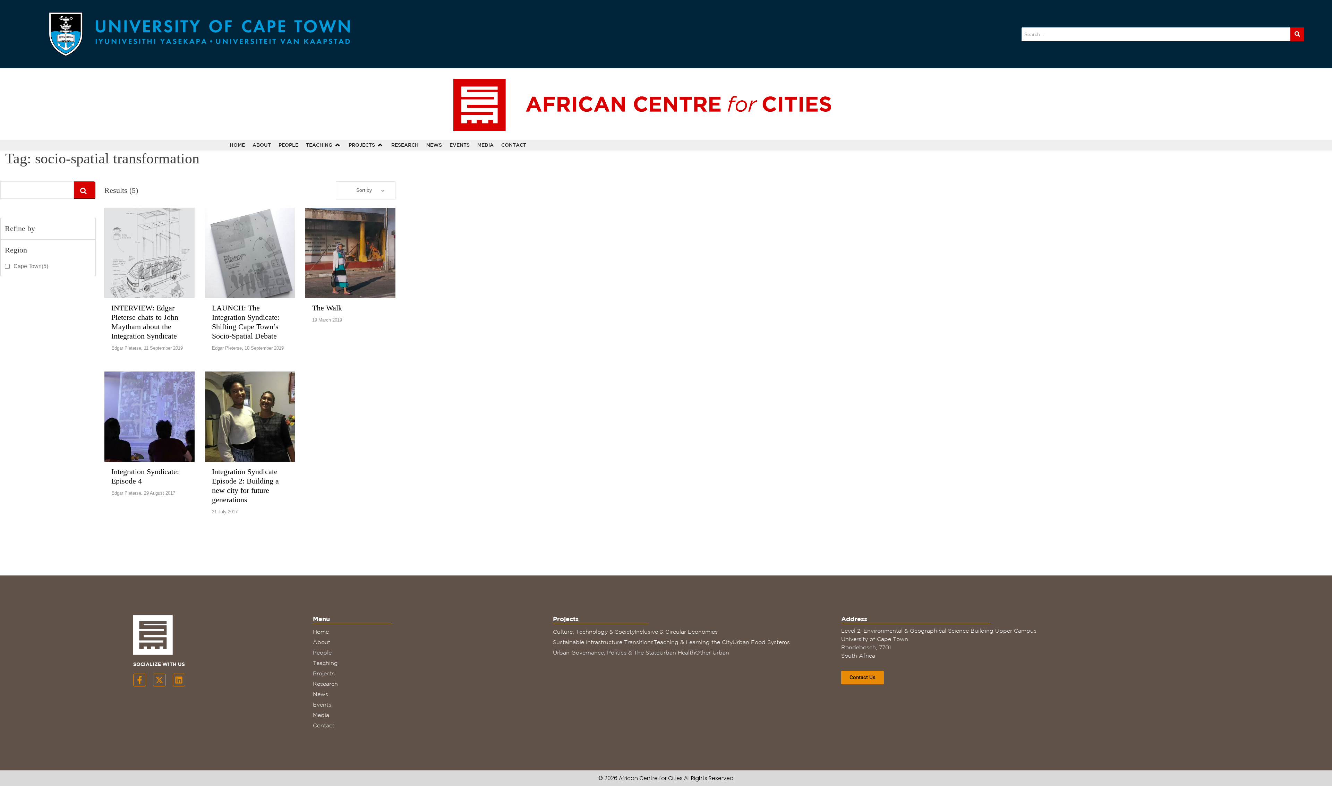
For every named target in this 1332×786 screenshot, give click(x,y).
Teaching (325, 663)
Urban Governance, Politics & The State (606, 652)
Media (321, 715)
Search (84, 189)
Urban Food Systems (761, 642)
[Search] (1297, 34)
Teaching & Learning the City (693, 642)
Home (321, 632)
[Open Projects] (380, 145)
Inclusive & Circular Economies (676, 632)
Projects (324, 673)
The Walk (327, 308)
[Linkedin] (179, 680)
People (322, 652)
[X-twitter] (159, 680)
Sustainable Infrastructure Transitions (603, 642)
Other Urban (712, 652)
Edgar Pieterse (126, 348)
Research (325, 684)
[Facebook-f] (139, 680)
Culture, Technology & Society (594, 632)
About (321, 642)
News (320, 694)
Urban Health (677, 652)
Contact (323, 725)
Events (322, 704)
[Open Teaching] (337, 145)
